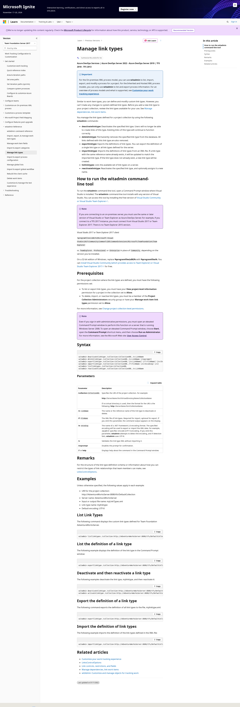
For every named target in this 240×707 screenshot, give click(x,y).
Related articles (210, 64)
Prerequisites (209, 51)
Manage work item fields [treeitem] (17, 143)
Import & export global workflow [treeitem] (20, 169)
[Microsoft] (4, 21)
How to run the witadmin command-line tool (215, 46)
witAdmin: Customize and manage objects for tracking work (110, 673)
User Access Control (136, 335)
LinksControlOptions (87, 471)
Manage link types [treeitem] (15, 152)
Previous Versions (92, 40)
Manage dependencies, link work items (100, 669)
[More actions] (161, 41)
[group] (120, 362)
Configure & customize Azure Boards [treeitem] (19, 94)
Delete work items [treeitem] (14, 178)
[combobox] (20, 43)
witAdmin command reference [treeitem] (19, 131)
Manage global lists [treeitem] (15, 164)
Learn (80, 40)
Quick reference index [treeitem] (16, 70)
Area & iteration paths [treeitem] (16, 75)
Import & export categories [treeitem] (18, 148)
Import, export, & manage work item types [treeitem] (20, 137)
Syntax (207, 54)
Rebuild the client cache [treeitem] (17, 174)
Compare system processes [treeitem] (18, 88)
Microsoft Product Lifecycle (77, 30)
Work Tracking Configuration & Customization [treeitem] (18, 55)
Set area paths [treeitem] (13, 79)
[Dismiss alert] (235, 5)
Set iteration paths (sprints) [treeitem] (18, 84)
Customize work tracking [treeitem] (17, 66)
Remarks (208, 57)
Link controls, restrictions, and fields (99, 666)
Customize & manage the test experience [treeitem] (19, 184)
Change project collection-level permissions (123, 308)
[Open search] (227, 22)
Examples (208, 60)
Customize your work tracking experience (101, 659)
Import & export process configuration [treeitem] (17, 158)
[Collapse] (36, 38)
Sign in (234, 21)
